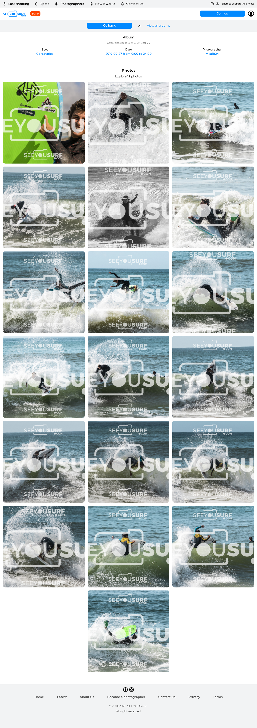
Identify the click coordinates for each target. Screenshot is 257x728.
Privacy (194, 697)
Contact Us (134, 4)
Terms (218, 697)
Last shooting (18, 4)
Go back (109, 25)
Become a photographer (126, 697)
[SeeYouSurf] (14, 14)
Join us (222, 13)
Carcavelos (44, 54)
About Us (87, 697)
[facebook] (212, 3)
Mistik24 (212, 54)
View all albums (158, 25)
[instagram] (217, 3)
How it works (105, 4)
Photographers (72, 4)
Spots (44, 4)
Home (39, 697)
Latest (62, 697)
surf (35, 13)
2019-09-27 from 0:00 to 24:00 (129, 54)
